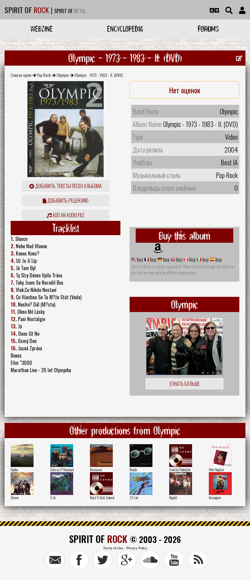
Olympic (63, 75)
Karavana (96, 469)
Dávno (15, 497)
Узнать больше (184, 383)
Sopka (14, 469)
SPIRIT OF (27, 9)
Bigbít (173, 497)
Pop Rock (44, 75)
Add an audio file (68, 215)
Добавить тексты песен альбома (68, 186)
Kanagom (215, 497)
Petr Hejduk (216, 469)
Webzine (41, 29)
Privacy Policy (136, 547)
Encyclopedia (125, 29)
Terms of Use (113, 547)
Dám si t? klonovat (62, 469)
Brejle (133, 469)
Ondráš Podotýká (180, 469)
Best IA (229, 162)
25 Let (134, 497)
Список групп (21, 75)
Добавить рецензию (67, 200)
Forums (208, 29)
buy (139, 259)
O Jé (52, 497)
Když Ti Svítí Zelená (102, 497)
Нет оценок (184, 89)
